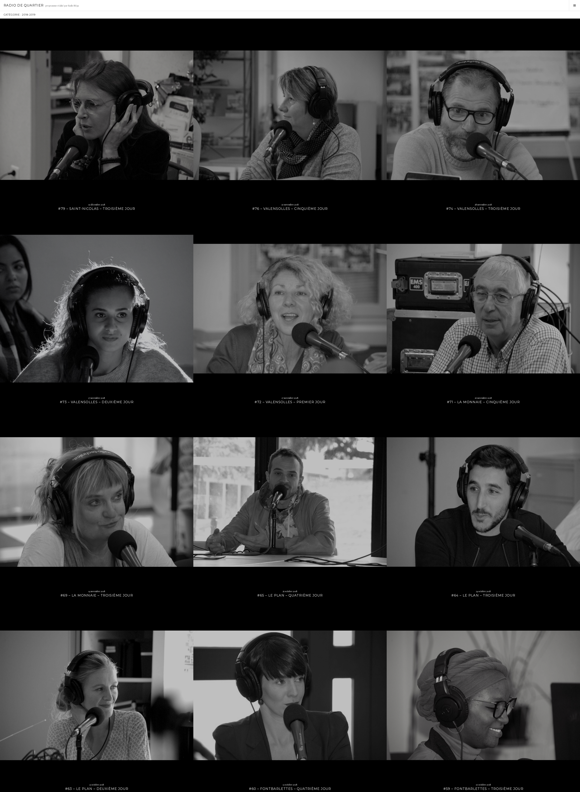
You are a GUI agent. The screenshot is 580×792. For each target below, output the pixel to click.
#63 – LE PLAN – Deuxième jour (96, 789)
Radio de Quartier (24, 5)
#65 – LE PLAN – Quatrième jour (290, 595)
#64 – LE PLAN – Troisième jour (483, 595)
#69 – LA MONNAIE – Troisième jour (96, 595)
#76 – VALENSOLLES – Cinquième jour (290, 209)
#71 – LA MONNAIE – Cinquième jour (483, 402)
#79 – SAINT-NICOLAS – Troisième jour (96, 209)
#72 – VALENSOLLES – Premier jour (290, 402)
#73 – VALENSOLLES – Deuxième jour (97, 402)
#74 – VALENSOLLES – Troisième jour (483, 209)
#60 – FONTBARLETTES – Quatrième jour (290, 789)
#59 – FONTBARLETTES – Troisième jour (483, 789)
